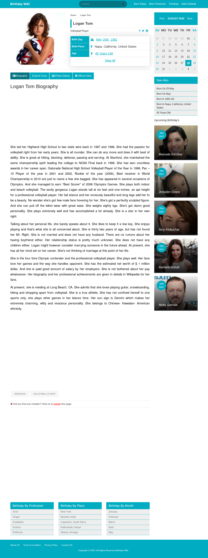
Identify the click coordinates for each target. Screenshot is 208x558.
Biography (21, 75)
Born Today (140, 4)
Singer (16, 517)
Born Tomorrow (157, 4)
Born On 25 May (165, 88)
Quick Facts (40, 75)
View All (110, 60)
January (113, 511)
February (113, 517)
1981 (114, 39)
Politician (18, 532)
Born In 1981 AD (165, 99)
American (19, 394)
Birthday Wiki (20, 4)
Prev (162, 18)
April (111, 527)
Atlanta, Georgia (69, 532)
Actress (17, 527)
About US (14, 545)
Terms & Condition (32, 545)
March (112, 522)
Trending (173, 4)
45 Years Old (104, 53)
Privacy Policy (51, 545)
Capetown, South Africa (73, 522)
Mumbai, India (68, 517)
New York (66, 511)
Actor (15, 511)
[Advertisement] (80, 118)
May (99, 39)
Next (189, 18)
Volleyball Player (79, 31)
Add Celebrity (188, 4)
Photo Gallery (62, 75)
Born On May (164, 93)
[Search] (124, 4)
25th (106, 39)
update (57, 404)
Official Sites (84, 75)
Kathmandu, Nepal (71, 527)
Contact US (66, 545)
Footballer (18, 522)
